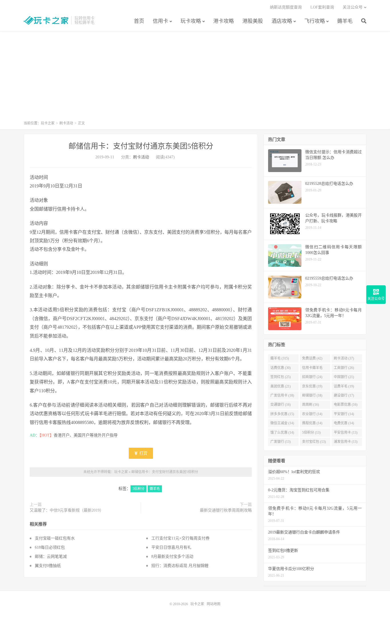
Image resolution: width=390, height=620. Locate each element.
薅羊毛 (345, 21)
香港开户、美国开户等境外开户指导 (86, 435)
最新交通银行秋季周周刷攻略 (226, 510)
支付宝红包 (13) (314, 442)
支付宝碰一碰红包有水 (55, 538)
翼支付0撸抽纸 (48, 566)
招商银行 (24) (312, 377)
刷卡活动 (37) (344, 358)
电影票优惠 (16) (345, 405)
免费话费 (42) (312, 358)
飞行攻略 (314, 21)
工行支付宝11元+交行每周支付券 (180, 538)
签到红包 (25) (280, 377)
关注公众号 (353, 7)
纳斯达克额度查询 (286, 7)
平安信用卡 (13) (345, 433)
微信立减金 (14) (282, 423)
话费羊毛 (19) (344, 386)
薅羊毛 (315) (279, 358)
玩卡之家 (46, 20)
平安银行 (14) (344, 414)
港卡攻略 (223, 21)
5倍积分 (138, 489)
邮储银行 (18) (312, 395)
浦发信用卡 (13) (345, 442)
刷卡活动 (66, 123)
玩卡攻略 (190, 21)
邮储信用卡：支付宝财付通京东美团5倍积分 (141, 146)
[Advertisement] (195, 79)
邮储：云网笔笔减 (52, 556)
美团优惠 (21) (280, 386)
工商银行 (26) (344, 368)
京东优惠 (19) (312, 386)
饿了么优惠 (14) (282, 433)
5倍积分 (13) (311, 433)
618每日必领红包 (50, 547)
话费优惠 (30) (280, 368)
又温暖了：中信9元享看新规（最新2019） (67, 510)
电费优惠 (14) (344, 423)
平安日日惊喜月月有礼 (171, 547)
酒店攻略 (282, 21)
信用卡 (160, 21)
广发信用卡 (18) (282, 395)
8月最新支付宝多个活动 (172, 556)
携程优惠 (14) (312, 423)
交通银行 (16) (280, 405)
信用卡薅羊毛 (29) (312, 369)
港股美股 (252, 21)
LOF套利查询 (322, 7)
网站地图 (213, 604)
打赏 (142, 453)
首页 (139, 21)
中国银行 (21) (344, 377)
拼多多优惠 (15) (282, 414)
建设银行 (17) (344, 395)
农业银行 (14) (312, 414)
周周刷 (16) (310, 405)
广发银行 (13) (280, 442)
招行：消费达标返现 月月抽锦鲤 (179, 566)
